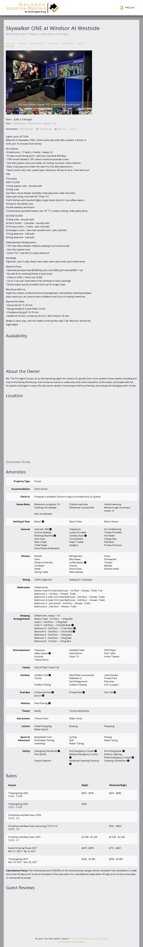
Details (22, 43)
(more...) (73, 129)
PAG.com (129, 7)
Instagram (78, 941)
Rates (80, 43)
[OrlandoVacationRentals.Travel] (39, 7)
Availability (37, 43)
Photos (10, 43)
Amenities (67, 43)
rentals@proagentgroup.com (89, 938)
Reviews (10, 46)
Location (53, 43)
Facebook (64, 941)
